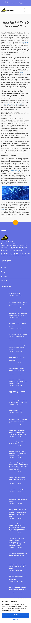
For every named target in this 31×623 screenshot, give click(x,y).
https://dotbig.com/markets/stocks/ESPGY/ (13, 104)
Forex (21, 72)
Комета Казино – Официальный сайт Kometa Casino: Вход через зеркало (18, 499)
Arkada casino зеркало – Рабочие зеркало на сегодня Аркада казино (18, 304)
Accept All (15, 614)
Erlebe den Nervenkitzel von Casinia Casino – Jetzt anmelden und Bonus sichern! (18, 381)
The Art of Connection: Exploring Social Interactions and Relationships (17, 577)
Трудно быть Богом (14, 293)
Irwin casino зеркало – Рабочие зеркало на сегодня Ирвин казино (17, 325)
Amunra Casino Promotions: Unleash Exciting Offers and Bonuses (16, 370)
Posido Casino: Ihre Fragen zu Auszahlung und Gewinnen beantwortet (17, 359)
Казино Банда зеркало (15, 410)
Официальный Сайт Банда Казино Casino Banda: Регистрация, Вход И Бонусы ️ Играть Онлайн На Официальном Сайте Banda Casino (18, 542)
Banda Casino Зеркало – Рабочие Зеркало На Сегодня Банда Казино (18, 555)
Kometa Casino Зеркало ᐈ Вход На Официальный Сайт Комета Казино (17, 566)
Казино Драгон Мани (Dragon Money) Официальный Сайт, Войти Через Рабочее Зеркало (17, 432)
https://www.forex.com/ (14, 170)
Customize (16, 619)
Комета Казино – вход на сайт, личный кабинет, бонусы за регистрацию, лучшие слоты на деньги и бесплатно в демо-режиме (17, 513)
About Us (3, 267)
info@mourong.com (22, 2)
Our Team (4, 276)
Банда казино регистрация (16, 489)
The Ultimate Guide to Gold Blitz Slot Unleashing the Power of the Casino (17, 589)
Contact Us (4, 280)
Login (13, 3)
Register (21, 3)
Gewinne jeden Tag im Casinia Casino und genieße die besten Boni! (17, 479)
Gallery (3, 272)
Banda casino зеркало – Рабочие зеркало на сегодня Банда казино (18, 421)
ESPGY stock (24, 42)
